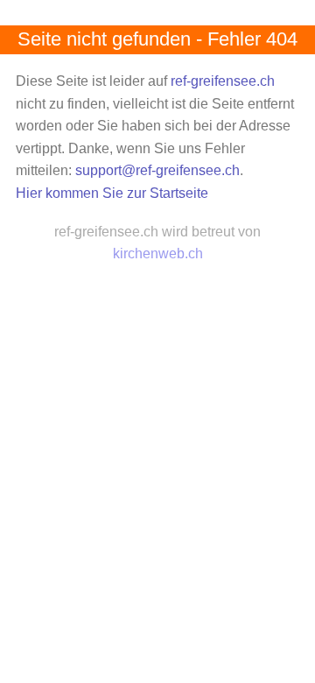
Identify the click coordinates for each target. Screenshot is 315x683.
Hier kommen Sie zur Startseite (112, 193)
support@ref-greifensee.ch (157, 170)
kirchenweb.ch (158, 253)
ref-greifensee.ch (223, 81)
